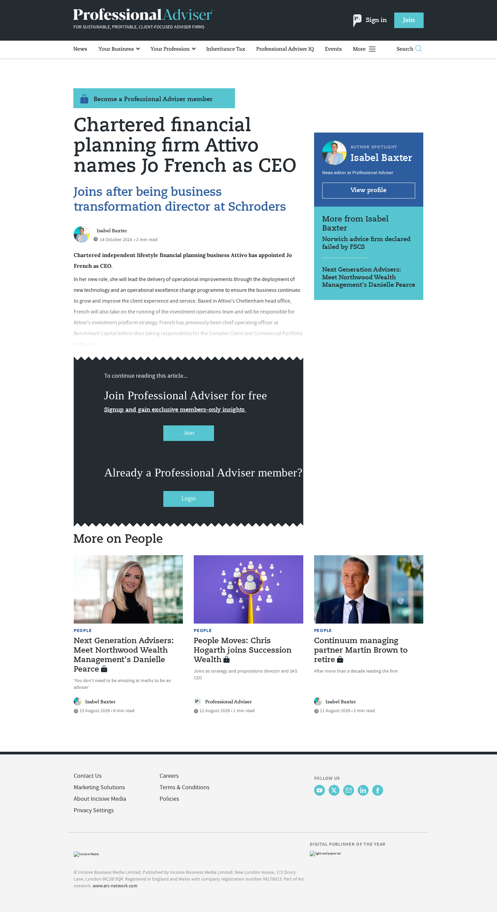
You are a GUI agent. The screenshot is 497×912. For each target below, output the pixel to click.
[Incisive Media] (86, 853)
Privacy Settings (94, 810)
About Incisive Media (100, 799)
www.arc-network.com (115, 886)
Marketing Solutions (99, 787)
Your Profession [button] (170, 49)
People (83, 630)
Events (333, 49)
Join (188, 433)
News (80, 49)
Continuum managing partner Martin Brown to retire (361, 650)
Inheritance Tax (225, 49)
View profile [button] (368, 190)
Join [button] (409, 20)
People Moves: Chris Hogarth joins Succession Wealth (242, 650)
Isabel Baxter (112, 231)
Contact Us (88, 776)
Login (189, 498)
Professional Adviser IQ (285, 49)
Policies (169, 799)
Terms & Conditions (185, 787)
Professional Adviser (228, 702)
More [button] (360, 49)
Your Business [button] (116, 49)
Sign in (376, 20)
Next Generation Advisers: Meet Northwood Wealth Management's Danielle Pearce (368, 277)
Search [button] (405, 49)
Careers (169, 776)
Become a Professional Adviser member (153, 99)
